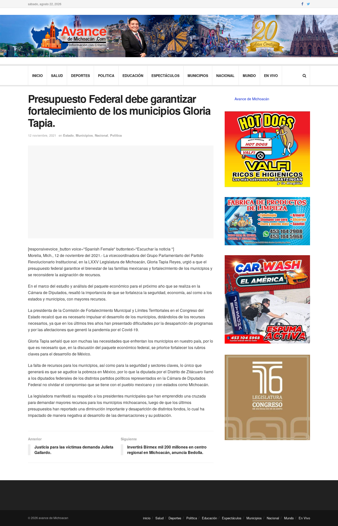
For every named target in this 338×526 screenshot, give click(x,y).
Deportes (80, 75)
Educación (132, 75)
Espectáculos (165, 75)
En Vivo (271, 75)
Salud (57, 75)
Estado (68, 135)
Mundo (249, 75)
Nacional (225, 75)
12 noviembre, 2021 (42, 135)
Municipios (198, 75)
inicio (37, 75)
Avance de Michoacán (252, 98)
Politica (106, 75)
